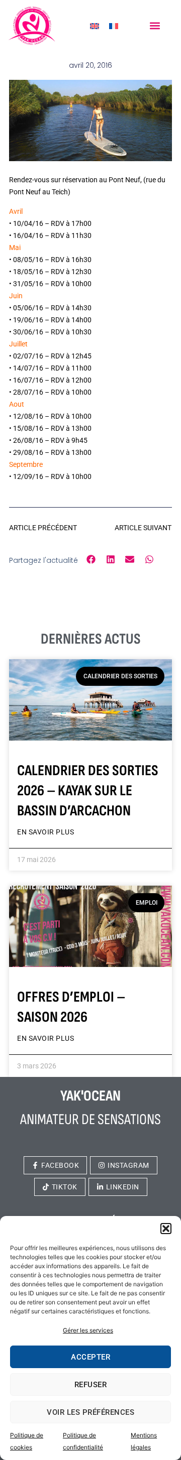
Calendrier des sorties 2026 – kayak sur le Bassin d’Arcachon (87, 791)
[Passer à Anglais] (94, 26)
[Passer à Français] (113, 26)
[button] (166, 1229)
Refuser (90, 1384)
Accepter (90, 1357)
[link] (31, 25)
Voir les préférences (90, 1412)
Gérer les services (88, 1330)
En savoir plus (45, 832)
